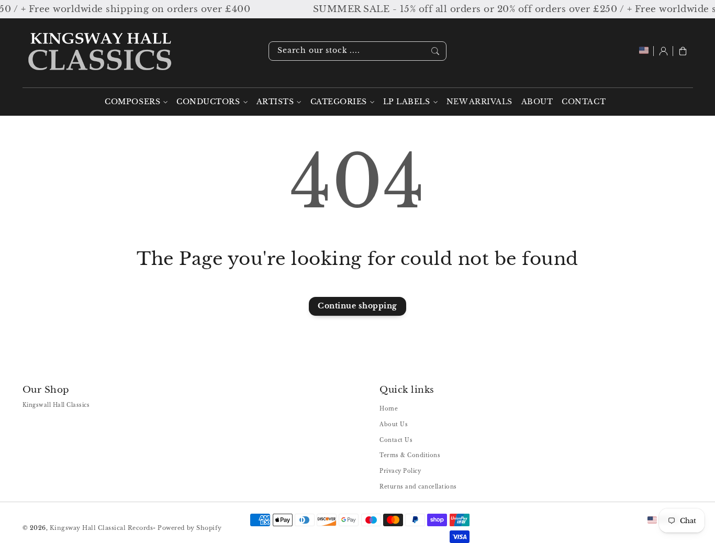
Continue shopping (357, 306)
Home (388, 408)
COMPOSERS (132, 101)
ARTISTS (275, 101)
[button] (682, 51)
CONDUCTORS (208, 101)
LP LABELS (406, 101)
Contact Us (395, 440)
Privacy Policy (400, 471)
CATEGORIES (338, 101)
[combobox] (357, 51)
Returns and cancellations (418, 486)
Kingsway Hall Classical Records (101, 527)
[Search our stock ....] (435, 50)
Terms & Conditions (409, 455)
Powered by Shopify (189, 527)
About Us (393, 424)
